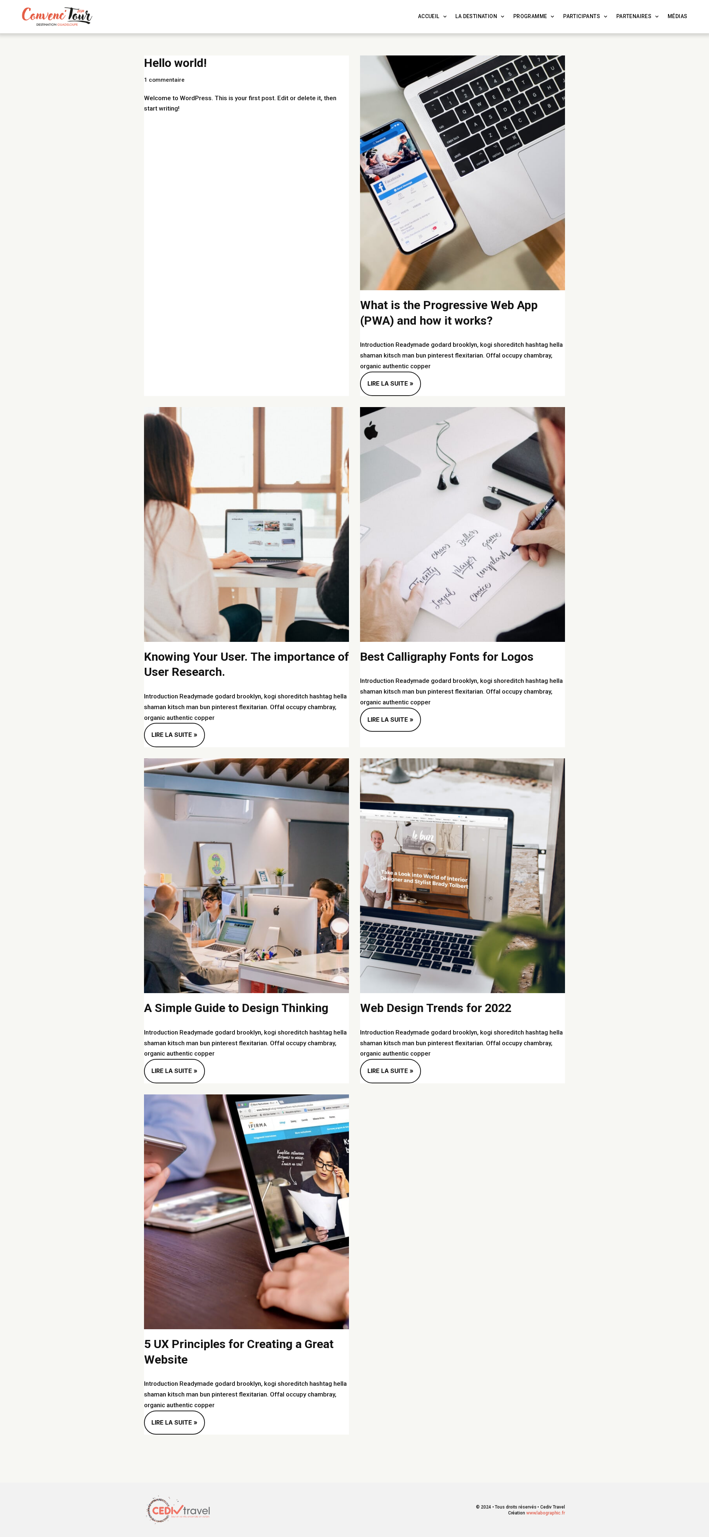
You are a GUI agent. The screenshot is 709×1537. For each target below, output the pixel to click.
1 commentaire (164, 80)
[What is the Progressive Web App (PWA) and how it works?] (462, 172)
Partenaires (633, 16)
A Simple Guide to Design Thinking (236, 1008)
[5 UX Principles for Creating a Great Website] (246, 1211)
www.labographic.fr (545, 1513)
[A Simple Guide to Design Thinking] (246, 875)
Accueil (428, 16)
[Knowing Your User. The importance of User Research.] (246, 524)
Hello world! (175, 63)
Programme (530, 16)
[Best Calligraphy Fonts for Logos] (462, 524)
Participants (581, 16)
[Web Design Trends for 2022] (462, 875)
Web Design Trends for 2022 (435, 1008)
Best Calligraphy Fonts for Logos (447, 657)
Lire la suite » (387, 379)
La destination (476, 16)
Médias (677, 16)
